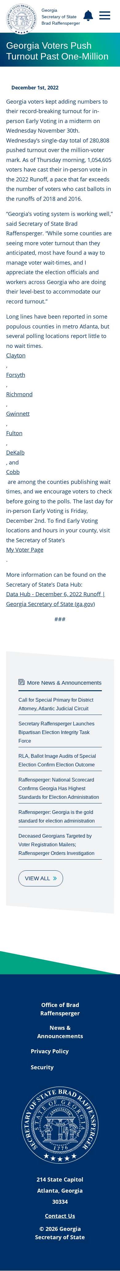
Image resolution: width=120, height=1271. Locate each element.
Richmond (19, 394)
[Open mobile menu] (105, 16)
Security (42, 1067)
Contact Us (60, 1215)
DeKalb (15, 452)
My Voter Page (24, 549)
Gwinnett (18, 413)
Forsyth (15, 374)
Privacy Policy (50, 1051)
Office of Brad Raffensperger (60, 1009)
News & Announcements (60, 1032)
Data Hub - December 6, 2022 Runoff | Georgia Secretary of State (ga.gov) (55, 599)
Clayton (16, 355)
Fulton (14, 433)
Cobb (13, 472)
